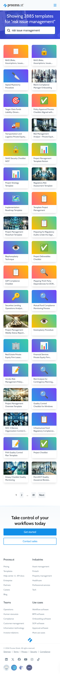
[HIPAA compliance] (21, 668)
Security (33, 651)
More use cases (38, 632)
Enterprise (7, 580)
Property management (42, 575)
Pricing (6, 566)
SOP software (38, 623)
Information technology (13, 628)
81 (33, 495)
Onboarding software (41, 618)
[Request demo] (30, 640)
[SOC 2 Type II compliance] (14, 668)
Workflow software (40, 609)
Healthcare (37, 580)
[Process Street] (13, 5)
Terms (16, 651)
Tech (34, 589)
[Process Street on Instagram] (32, 659)
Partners (7, 585)
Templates (7, 571)
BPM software (38, 614)
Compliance (8, 618)
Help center (8, 575)
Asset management (40, 566)
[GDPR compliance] (29, 668)
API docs (20, 575)
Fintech (35, 571)
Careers (6, 589)
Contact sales (30, 541)
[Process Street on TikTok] (38, 659)
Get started (30, 532)
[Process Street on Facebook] (19, 659)
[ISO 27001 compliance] (6, 668)
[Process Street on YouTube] (26, 659)
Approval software (40, 628)
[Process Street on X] (13, 659)
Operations (8, 609)
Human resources (10, 614)
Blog (5, 594)
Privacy (24, 651)
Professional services (41, 585)
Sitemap (7, 651)
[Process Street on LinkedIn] (6, 659)
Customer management (13, 623)
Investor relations (10, 632)
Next (41, 495)
